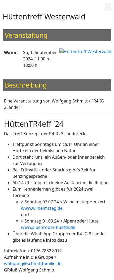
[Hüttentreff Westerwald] (85, 51)
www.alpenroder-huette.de (48, 227)
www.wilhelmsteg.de (42, 208)
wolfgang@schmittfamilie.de (33, 263)
